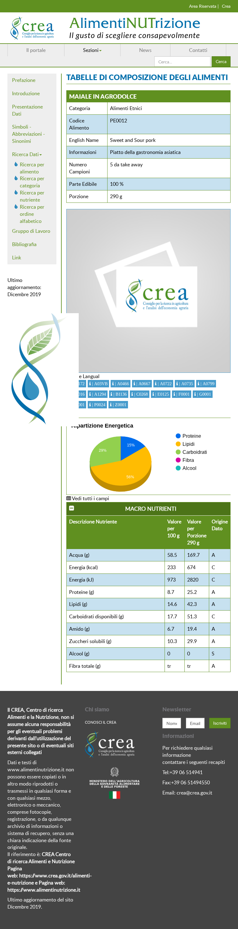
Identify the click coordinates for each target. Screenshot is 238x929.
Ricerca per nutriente (32, 196)
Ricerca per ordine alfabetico (32, 213)
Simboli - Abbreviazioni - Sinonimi (28, 133)
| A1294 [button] (98, 394)
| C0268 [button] (140, 394)
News (145, 50)
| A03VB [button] (99, 383)
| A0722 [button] (164, 383)
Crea (226, 6)
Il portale (36, 50)
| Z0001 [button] (119, 405)
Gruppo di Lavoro (31, 231)
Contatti (198, 50)
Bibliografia (24, 244)
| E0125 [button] (161, 394)
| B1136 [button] (119, 394)
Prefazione (23, 80)
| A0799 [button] (206, 383)
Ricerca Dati (25, 154)
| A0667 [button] (142, 383)
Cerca (221, 61)
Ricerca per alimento (32, 168)
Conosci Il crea (100, 722)
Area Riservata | (204, 6)
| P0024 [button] (98, 405)
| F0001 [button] (182, 394)
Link (16, 257)
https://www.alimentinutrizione (41, 889)
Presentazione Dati (27, 110)
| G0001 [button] (203, 394)
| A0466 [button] (121, 383)
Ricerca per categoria (32, 182)
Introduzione (26, 93)
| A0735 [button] (185, 383)
